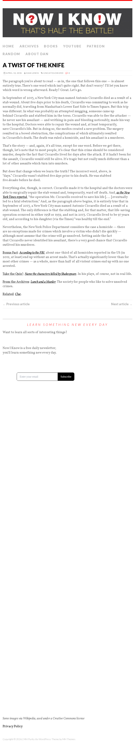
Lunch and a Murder (43, 282)
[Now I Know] (67, 22)
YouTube (72, 46)
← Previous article (16, 304)
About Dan (37, 54)
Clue (18, 294)
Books (51, 46)
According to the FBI (31, 253)
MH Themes (68, 739)
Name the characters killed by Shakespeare (50, 274)
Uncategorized (53, 73)
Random (11, 54)
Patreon (96, 46)
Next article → (121, 304)
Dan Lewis (32, 73)
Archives (29, 46)
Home (8, 46)
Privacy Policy (13, 726)
